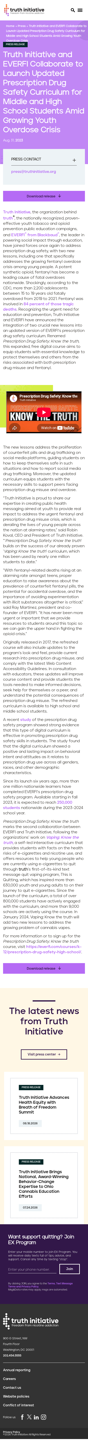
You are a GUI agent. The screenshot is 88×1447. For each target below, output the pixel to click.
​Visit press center (42, 1054)
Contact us (12, 1387)
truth (8, 218)
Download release (41, 196)
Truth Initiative (16, 212)
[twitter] (29, 1417)
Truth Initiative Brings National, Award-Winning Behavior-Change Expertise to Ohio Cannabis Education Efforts (44, 1184)
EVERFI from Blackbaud (35, 235)
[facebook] (22, 1417)
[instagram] (43, 1417)
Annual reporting (16, 1370)
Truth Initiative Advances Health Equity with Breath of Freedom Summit (44, 1105)
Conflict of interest (18, 1405)
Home (10, 26)
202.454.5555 (12, 1355)
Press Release (15, 44)
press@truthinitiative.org (33, 172)
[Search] (73, 10)
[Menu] (80, 10)
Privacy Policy (11, 1432)
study (25, 720)
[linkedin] (36, 1417)
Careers (9, 1379)
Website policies (16, 1396)
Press (22, 26)
